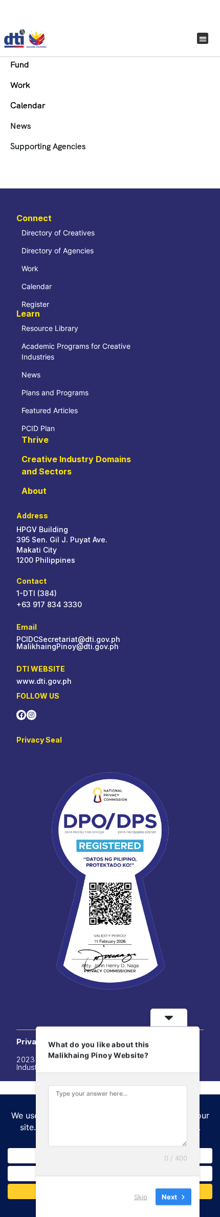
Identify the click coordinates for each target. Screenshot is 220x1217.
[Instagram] (31, 715)
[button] (203, 38)
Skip (140, 1196)
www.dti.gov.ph (44, 681)
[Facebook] (21, 715)
